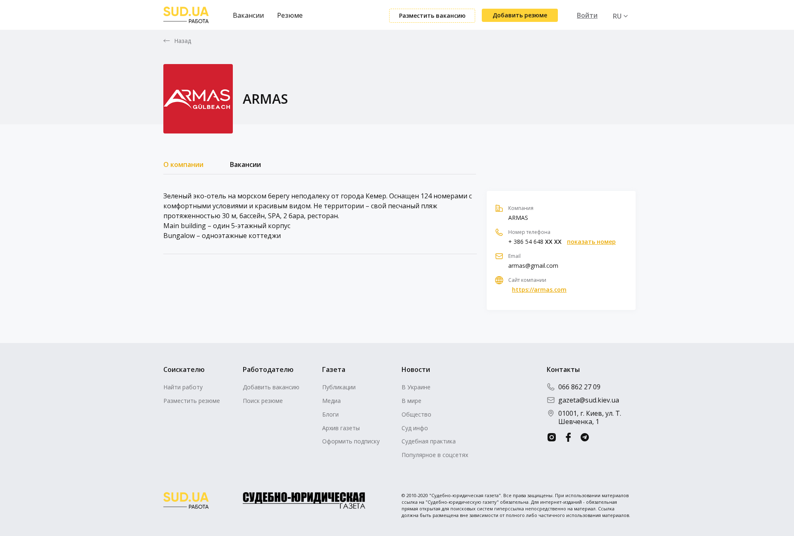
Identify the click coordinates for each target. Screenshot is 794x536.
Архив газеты (341, 428)
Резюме (290, 15)
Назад (182, 41)
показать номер (591, 241)
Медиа (331, 401)
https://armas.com (539, 289)
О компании (183, 164)
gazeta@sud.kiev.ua (588, 400)
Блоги (330, 414)
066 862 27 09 (579, 387)
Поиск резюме (263, 401)
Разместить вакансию (432, 15)
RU (617, 16)
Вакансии (248, 15)
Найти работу (183, 387)
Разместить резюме (191, 401)
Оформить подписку (351, 441)
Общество (416, 414)
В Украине (416, 387)
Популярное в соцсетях (435, 455)
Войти (587, 15)
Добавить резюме (520, 15)
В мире (411, 401)
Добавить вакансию (271, 387)
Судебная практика (429, 441)
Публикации (339, 387)
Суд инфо (415, 428)
